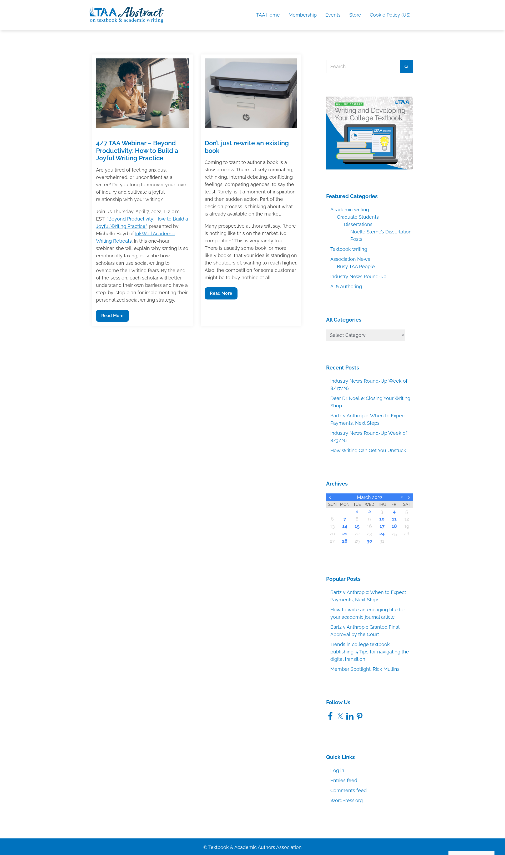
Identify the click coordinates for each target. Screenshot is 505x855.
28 (344, 541)
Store (355, 15)
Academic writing (349, 209)
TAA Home (268, 15)
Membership (303, 15)
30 (369, 541)
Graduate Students (358, 217)
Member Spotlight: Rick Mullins (365, 669)
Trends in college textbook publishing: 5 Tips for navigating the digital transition (369, 652)
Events (333, 15)
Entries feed (343, 780)
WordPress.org (346, 800)
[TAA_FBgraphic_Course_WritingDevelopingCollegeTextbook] (369, 132)
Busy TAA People (356, 266)
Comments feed (348, 790)
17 (382, 526)
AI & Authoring (346, 286)
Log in (337, 770)
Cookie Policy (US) (390, 15)
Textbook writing (348, 249)
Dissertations (358, 224)
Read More (114, 317)
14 (344, 526)
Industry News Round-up (358, 276)
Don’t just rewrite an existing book (247, 146)
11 (394, 519)
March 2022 (369, 497)
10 (382, 519)
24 (382, 533)
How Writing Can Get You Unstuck (368, 450)
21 (344, 533)
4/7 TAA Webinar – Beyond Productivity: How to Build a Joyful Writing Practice (137, 150)
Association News (350, 259)
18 (394, 526)
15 (357, 526)
